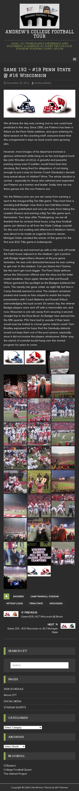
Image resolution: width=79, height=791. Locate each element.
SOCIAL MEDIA (12, 701)
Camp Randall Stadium (44, 596)
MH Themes (61, 787)
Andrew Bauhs (43, 82)
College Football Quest (17, 769)
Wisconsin (55, 603)
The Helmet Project (15, 773)
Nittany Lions (14, 603)
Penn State (36, 603)
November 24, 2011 (18, 82)
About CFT (10, 695)
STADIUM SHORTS (15, 707)
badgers (18, 596)
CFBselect (10, 765)
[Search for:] (39, 665)
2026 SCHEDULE (14, 689)
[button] (74, 59)
